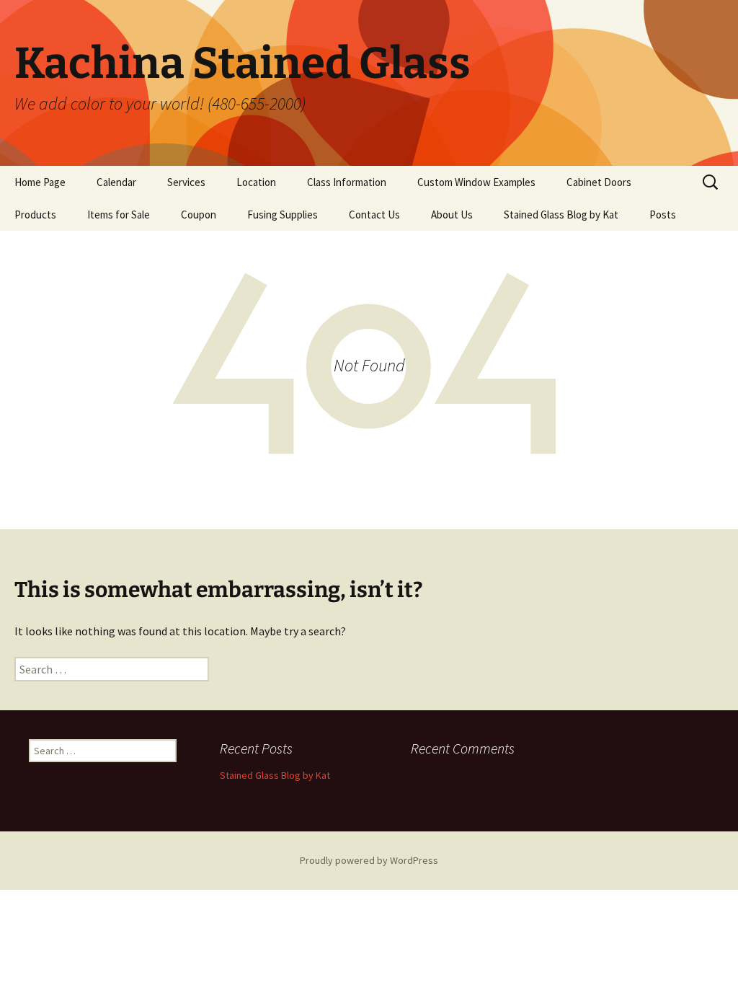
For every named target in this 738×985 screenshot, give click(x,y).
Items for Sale (118, 214)
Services (186, 182)
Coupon (198, 214)
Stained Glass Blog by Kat (561, 214)
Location (256, 182)
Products (35, 214)
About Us (452, 214)
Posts (662, 214)
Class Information (346, 182)
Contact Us (374, 214)
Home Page (40, 182)
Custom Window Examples (476, 182)
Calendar (116, 182)
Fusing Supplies (282, 214)
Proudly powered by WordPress (369, 860)
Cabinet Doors (598, 182)
